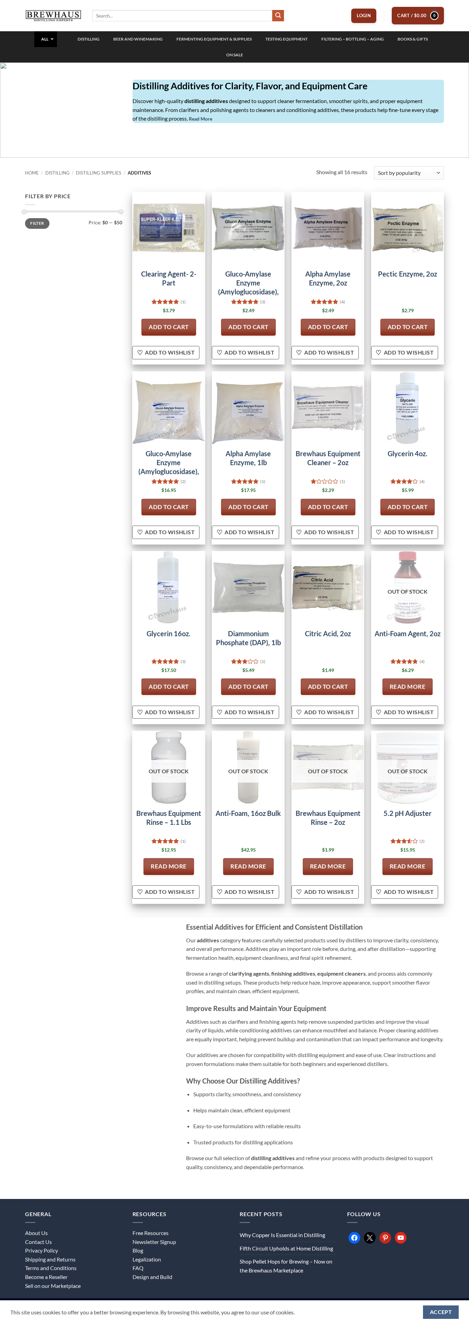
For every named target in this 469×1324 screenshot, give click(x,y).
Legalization (147, 1259)
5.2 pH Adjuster (408, 813)
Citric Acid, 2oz (328, 633)
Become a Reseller (46, 1276)
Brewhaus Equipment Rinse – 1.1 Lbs (168, 817)
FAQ (138, 1268)
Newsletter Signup (154, 1241)
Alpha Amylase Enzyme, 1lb (248, 458)
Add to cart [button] (169, 326)
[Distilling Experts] (53, 15)
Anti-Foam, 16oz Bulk (248, 813)
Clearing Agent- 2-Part (168, 278)
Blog (138, 1250)
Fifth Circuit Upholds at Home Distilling (286, 1248)
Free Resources (151, 1233)
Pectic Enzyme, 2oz (407, 274)
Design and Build (152, 1276)
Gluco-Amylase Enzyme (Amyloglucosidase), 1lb (168, 466)
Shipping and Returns (50, 1259)
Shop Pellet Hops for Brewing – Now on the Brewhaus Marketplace (286, 1265)
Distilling (57, 173)
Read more (408, 686)
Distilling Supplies (98, 173)
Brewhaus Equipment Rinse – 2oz (328, 817)
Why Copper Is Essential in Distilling (282, 1235)
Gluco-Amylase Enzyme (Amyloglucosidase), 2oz (248, 287)
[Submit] (278, 16)
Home (32, 173)
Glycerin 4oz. (407, 453)
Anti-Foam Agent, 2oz (408, 633)
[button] (363, 16)
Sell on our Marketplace (53, 1285)
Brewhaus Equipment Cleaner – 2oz (328, 458)
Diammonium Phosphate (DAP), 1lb (248, 638)
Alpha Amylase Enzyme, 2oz (328, 278)
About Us (36, 1233)
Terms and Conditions (51, 1268)
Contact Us (38, 1241)
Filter (37, 223)
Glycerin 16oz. (169, 633)
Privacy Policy (41, 1250)
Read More (200, 119)
